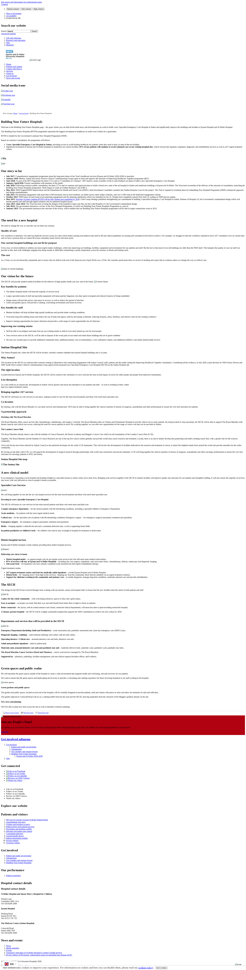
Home (15, 113)
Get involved (23, 113)
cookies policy (145, 967)
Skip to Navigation (13, 13)
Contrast (4, 4)
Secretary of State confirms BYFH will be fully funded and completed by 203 (47, 199)
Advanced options (8, 34)
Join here (4, 732)
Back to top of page (12, 713)
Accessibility (11, 16)
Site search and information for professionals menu (21, 2)
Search (4, 31)
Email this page (43, 713)
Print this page (28, 713)
